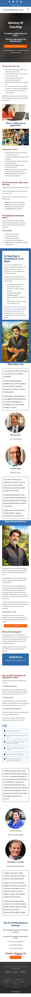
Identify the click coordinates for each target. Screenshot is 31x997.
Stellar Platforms (8, 979)
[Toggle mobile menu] (28, 9)
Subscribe (22, 981)
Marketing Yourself (18, 979)
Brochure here (22, 694)
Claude (15, 971)
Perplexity (22, 971)
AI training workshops (16, 307)
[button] (15, 731)
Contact (15, 983)
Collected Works (6, 981)
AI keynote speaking (12, 309)
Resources (15, 981)
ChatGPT (8, 971)
